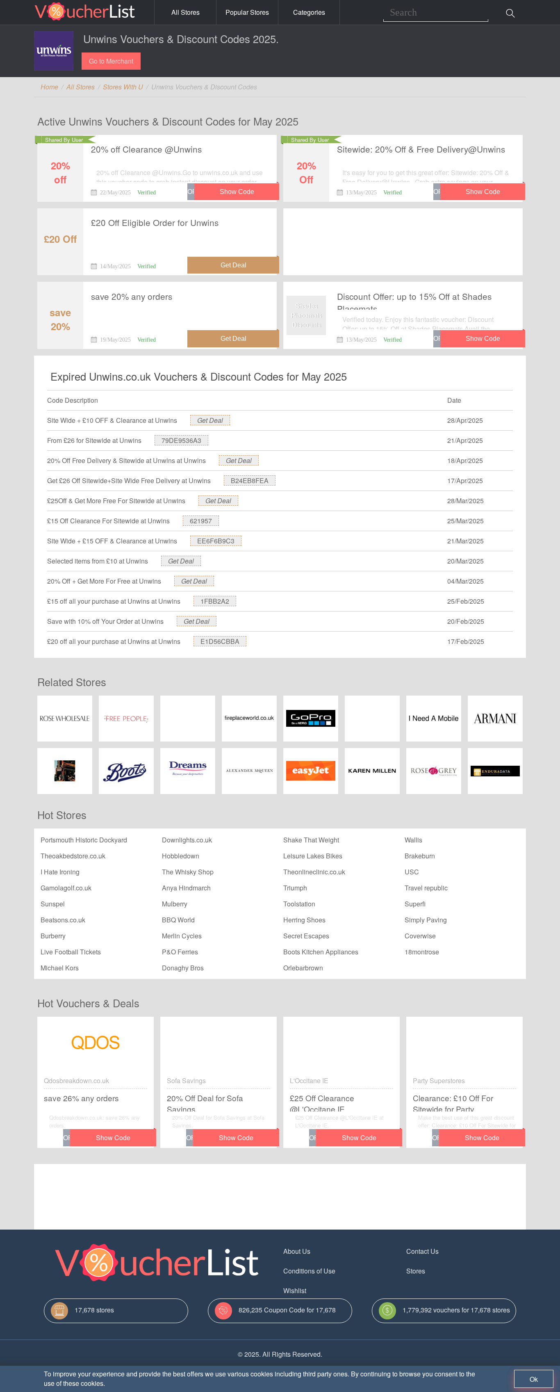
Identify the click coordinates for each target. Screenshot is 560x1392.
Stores (415, 1271)
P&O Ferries (180, 951)
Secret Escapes (306, 935)
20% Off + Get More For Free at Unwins (104, 581)
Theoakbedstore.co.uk (73, 855)
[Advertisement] (403, 234)
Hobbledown (180, 855)
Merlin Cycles (182, 935)
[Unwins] (53, 51)
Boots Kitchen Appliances (320, 951)
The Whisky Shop (188, 871)
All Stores (185, 12)
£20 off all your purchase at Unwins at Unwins (113, 641)
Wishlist (294, 1290)
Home (49, 86)
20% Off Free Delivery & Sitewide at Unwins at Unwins (126, 460)
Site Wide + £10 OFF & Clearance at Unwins (112, 420)
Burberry (53, 935)
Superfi (415, 903)
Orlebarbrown (303, 967)
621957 (201, 520)
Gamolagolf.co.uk (66, 887)
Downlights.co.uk (187, 839)
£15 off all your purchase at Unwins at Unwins (113, 601)
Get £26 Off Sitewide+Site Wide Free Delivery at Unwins (129, 480)
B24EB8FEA (250, 480)
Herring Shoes (304, 919)
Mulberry (174, 903)
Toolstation (299, 903)
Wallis (413, 839)
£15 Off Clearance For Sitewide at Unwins (108, 520)
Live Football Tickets (71, 951)
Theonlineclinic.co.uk (314, 871)
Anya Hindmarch (186, 887)
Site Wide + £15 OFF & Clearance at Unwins (112, 540)
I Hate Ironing (60, 871)
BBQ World (178, 919)
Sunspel (53, 903)
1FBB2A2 (214, 601)
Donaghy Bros (183, 967)
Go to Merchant (111, 61)
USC (412, 871)
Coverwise (420, 935)
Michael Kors (60, 967)
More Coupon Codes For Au (447, 1290)
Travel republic (426, 887)
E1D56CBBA (219, 641)
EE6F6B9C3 (215, 540)
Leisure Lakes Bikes (312, 855)
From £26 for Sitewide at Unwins (94, 440)
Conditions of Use (309, 1271)
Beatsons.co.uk (63, 919)
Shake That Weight (311, 839)
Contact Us (422, 1251)
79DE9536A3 (181, 440)
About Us (296, 1251)
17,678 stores (94, 1309)
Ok (534, 1379)
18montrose (422, 951)
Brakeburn (420, 855)
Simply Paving (426, 919)
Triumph (295, 887)
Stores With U (123, 86)
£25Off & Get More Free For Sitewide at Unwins (116, 500)
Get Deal (210, 420)
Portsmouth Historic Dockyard (84, 839)
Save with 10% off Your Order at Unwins (105, 621)
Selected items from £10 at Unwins (97, 561)
